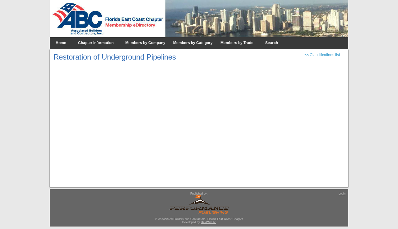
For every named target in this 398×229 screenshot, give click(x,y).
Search (271, 43)
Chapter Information (95, 43)
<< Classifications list (322, 55)
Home (61, 43)
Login (342, 193)
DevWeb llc (208, 222)
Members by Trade (236, 43)
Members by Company (145, 43)
